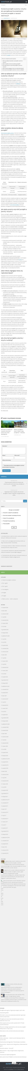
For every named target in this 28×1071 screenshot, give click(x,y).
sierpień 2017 (5, 806)
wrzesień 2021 (5, 689)
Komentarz (4, 446)
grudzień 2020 (5, 717)
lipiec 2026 (4, 610)
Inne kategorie (5, 589)
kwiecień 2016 (5, 853)
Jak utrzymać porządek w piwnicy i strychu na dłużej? (13, 69)
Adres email (17, 455)
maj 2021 (4, 702)
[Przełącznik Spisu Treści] (24, 59)
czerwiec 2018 (5, 774)
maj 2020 (4, 740)
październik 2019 (6, 758)
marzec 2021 (5, 708)
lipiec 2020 (4, 733)
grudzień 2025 (5, 629)
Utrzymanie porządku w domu (7, 133)
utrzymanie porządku (14, 204)
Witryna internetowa (6, 460)
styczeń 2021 (5, 714)
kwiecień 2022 (5, 667)
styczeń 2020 (5, 752)
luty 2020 (4, 749)
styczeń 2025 (5, 645)
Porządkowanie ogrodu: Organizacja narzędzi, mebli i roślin (12, 1010)
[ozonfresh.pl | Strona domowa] (9, 2)
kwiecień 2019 (5, 765)
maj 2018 (4, 777)
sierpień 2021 (5, 692)
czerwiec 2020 (5, 736)
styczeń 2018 (5, 790)
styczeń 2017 (5, 828)
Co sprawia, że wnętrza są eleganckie (8, 1054)
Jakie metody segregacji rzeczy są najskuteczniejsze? (13, 68)
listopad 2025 (5, 632)
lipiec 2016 (4, 847)
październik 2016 (6, 837)
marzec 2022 (5, 670)
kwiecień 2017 (5, 818)
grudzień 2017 (5, 793)
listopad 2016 (5, 834)
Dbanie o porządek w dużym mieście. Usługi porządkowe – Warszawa (19, 431)
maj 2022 (4, 664)
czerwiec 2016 (5, 850)
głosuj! (14, 527)
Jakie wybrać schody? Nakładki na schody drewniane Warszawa (13, 1057)
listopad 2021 (5, 683)
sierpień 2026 (5, 607)
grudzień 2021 (5, 680)
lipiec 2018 (4, 771)
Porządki (3, 5)
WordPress (11, 1069)
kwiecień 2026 (5, 620)
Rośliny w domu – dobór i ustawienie (10, 599)
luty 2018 (4, 787)
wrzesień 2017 (5, 803)
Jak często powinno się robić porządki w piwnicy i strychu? (12, 66)
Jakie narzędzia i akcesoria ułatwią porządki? (11, 63)
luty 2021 (4, 711)
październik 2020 (6, 724)
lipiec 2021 (4, 695)
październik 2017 (6, 799)
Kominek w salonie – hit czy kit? (6, 1048)
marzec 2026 (5, 623)
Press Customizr (21, 1069)
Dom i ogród (4, 583)
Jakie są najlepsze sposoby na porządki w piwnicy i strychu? (13, 61)
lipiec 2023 (4, 654)
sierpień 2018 (5, 768)
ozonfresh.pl (7, 18)
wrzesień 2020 (5, 727)
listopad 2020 (5, 721)
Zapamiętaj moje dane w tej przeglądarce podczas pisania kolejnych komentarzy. (13, 466)
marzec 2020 (5, 746)
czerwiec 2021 (5, 699)
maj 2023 (4, 658)
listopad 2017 (5, 796)
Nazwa (4, 455)
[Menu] (26, 1)
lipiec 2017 (4, 809)
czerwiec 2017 (5, 812)
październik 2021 (6, 686)
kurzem (20, 259)
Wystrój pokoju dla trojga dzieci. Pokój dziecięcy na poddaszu (12, 1042)
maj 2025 (4, 639)
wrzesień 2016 (5, 840)
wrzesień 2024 (5, 648)
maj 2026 (4, 617)
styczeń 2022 (5, 676)
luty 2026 (4, 626)
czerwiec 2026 (5, 613)
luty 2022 (4, 673)
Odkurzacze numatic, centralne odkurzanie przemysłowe (12, 1031)
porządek (8, 55)
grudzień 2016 (5, 831)
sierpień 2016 (5, 843)
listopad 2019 (5, 755)
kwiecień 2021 (5, 705)
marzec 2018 (5, 784)
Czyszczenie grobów (4, 1012)
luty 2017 (4, 825)
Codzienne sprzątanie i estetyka (9, 580)
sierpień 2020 (5, 730)
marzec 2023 (5, 661)
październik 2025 (6, 636)
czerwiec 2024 (5, 651)
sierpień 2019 (5, 762)
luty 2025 (4, 642)
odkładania (18, 83)
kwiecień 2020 (5, 743)
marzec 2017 (5, 821)
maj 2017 (4, 815)
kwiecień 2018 (5, 780)
